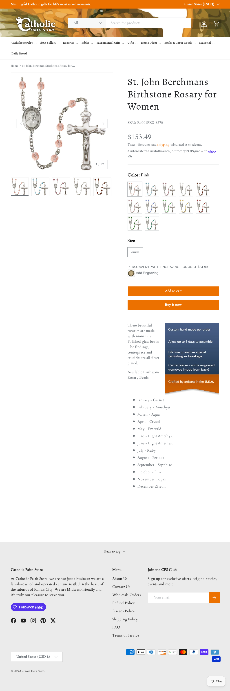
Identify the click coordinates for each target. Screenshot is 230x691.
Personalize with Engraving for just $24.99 (168, 267)
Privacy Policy (123, 611)
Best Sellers (48, 43)
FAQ (116, 627)
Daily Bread (19, 53)
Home (14, 65)
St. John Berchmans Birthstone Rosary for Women (49, 65)
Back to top (113, 551)
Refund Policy (123, 603)
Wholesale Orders (126, 594)
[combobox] (129, 23)
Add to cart (173, 291)
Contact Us (121, 586)
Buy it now (173, 304)
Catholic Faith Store (32, 671)
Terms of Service (125, 635)
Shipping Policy (125, 619)
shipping (163, 144)
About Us (120, 578)
